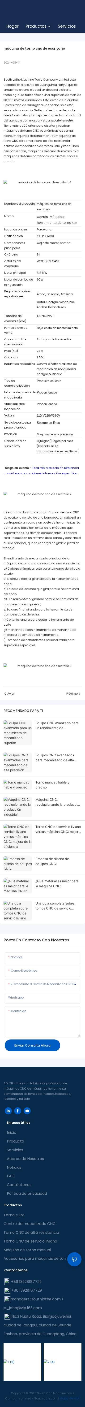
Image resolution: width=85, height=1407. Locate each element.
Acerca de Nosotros (25, 1158)
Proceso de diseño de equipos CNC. (52, 861)
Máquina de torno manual (27, 1250)
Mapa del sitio (70, 1398)
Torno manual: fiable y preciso (52, 784)
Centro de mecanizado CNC (29, 1223)
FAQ (11, 1176)
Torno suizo (14, 1215)
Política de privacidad (27, 1193)
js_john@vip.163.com (23, 1308)
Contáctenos (19, 1184)
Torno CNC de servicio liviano (30, 1241)
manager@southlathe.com (35, 1299)
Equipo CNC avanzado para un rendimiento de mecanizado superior (57, 725)
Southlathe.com (46, 1398)
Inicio (11, 1132)
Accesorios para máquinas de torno (37, 1258)
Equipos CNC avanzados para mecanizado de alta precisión (54, 757)
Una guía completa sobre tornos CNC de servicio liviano (54, 906)
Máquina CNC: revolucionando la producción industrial (58, 802)
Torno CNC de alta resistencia (31, 1232)
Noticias (14, 1167)
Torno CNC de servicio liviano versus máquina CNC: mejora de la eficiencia (58, 829)
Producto (15, 1141)
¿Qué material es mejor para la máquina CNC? (57, 883)
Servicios (15, 1150)
